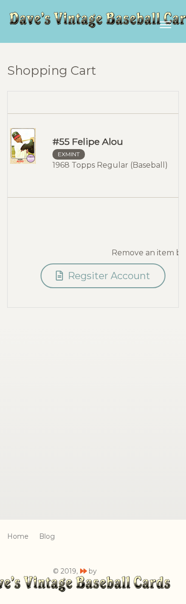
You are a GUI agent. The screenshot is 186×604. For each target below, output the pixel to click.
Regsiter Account (107, 276)
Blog (47, 536)
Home (18, 536)
